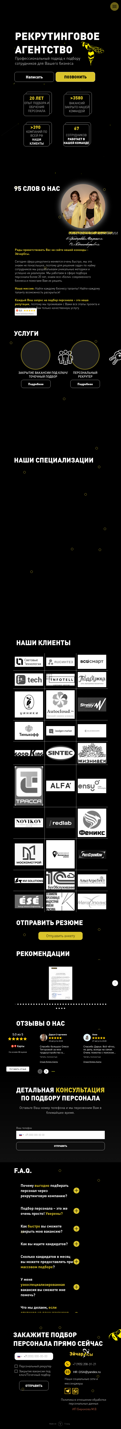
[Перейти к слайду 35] (105, 1004)
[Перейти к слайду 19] (63, 1004)
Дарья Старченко (58, 1034)
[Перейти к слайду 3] (20, 1004)
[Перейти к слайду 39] (64, 1008)
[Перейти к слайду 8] (34, 1004)
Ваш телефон (24, 1127)
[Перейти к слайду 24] (76, 1004)
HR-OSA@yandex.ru (87, 1372)
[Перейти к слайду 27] (84, 1004)
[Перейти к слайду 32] (97, 1004)
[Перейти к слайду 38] (61, 1008)
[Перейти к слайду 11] (41, 1004)
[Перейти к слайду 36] (56, 1008)
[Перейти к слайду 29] (89, 1004)
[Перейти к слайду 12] (44, 1004)
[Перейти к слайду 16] (55, 1004)
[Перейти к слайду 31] (95, 1004)
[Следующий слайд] (115, 983)
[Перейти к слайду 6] (28, 1004)
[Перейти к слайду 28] (87, 1004)
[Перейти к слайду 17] (57, 1004)
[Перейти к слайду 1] (15, 1004)
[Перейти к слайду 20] (65, 1004)
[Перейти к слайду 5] (26, 1004)
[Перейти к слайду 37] (59, 1008)
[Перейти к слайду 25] (79, 1004)
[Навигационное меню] (114, 6)
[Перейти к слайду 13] (47, 1004)
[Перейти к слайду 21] (68, 1004)
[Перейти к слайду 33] (100, 1004)
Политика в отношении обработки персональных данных (83, 1401)
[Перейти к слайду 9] (36, 1004)
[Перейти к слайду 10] (39, 1004)
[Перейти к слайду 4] (23, 1004)
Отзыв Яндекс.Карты (49, 1062)
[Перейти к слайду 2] (18, 1004)
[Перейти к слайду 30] (92, 1004)
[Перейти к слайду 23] (73, 1004)
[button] (34, 77)
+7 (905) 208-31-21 (84, 1364)
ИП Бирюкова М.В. (84, 1409)
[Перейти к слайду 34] (103, 1004)
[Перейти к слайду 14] (49, 1004)
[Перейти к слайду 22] (71, 1004)
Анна (94, 1034)
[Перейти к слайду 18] (60, 1004)
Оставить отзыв (17, 1069)
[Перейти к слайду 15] (52, 1004)
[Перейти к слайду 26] (81, 1004)
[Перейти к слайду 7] (31, 1004)
